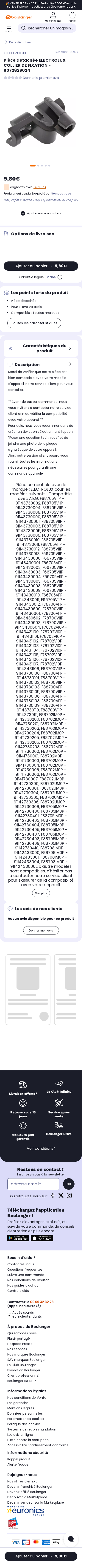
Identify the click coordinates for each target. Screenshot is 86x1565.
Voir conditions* (41, 1148)
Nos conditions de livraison (28, 1280)
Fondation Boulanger (23, 1370)
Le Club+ (39, 187)
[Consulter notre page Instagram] (69, 1197)
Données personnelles (25, 1413)
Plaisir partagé (18, 1338)
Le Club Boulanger (21, 1365)
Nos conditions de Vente (26, 1397)
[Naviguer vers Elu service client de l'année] (41, 1523)
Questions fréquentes (24, 1269)
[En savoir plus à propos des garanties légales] (60, 277)
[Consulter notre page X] (61, 1197)
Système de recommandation (31, 1429)
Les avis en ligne (20, 1434)
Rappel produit (19, 1459)
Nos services (17, 1349)
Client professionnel (23, 1375)
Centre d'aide (18, 1290)
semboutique (61, 193)
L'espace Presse (20, 1343)
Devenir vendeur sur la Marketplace (35, 1502)
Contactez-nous (20, 1264)
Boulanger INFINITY (21, 1381)
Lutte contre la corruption (28, 1440)
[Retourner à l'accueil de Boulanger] (19, 17)
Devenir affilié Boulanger (26, 1492)
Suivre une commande (25, 1275)
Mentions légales (20, 1408)
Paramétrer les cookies (25, 1418)
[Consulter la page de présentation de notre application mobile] (18, 1238)
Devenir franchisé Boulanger (30, 1486)
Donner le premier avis (41, 78)
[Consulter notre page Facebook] (52, 1197)
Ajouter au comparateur (44, 213)
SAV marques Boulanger (26, 1359)
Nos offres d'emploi (22, 1481)
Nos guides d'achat (22, 1285)
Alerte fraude (17, 1464)
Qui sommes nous (22, 1333)
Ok (69, 1184)
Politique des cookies (24, 1424)
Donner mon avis (41, 930)
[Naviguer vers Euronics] (41, 1511)
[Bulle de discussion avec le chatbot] (71, 1539)
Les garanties (17, 1403)
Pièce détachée (20, 42)
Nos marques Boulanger (26, 1354)
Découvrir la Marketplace (27, 1497)
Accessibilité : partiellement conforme (38, 1445)
